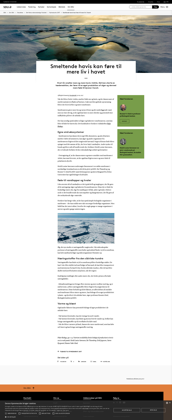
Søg (155, 7)
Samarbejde (51, 7)
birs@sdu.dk (72, 95)
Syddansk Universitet (10, 2)
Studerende (140, 2)
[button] (6, 413)
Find (158, 2)
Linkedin (83, 361)
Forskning (32, 7)
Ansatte (150, 2)
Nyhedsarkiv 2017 (54, 12)
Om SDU (71, 7)
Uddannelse (21, 7)
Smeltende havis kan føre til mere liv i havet (77, 12)
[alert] (86, 410)
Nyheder (41, 7)
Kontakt (124, 121)
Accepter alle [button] (127, 410)
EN (168, 2)
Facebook (63, 361)
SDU (4, 12)
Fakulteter (20, 12)
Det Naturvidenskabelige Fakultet (36, 12)
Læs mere (66, 410)
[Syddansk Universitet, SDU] (7, 7)
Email (94, 361)
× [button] (170, 402)
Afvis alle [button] (153, 410)
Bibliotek (62, 7)
